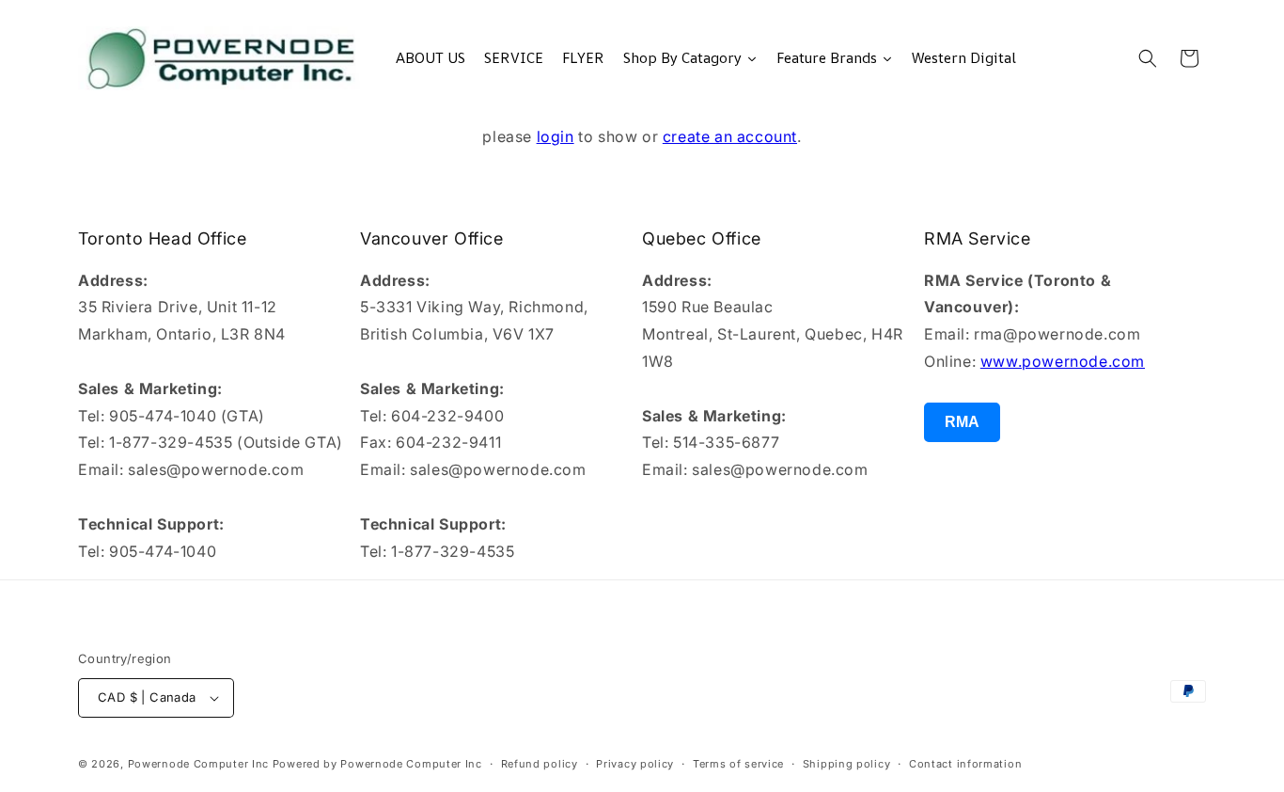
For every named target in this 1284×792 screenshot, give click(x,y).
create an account (730, 136)
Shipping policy (847, 763)
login (555, 136)
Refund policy (539, 763)
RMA (962, 422)
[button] (1147, 58)
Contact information (965, 763)
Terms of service (738, 763)
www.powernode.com (1062, 361)
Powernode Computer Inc (198, 763)
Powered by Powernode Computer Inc (377, 763)
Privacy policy (635, 763)
